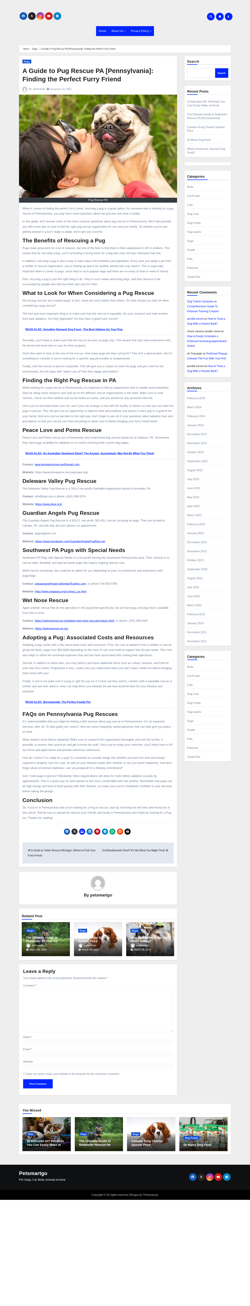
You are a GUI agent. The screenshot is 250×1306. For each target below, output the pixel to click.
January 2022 (195, 623)
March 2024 (194, 407)
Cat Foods (193, 195)
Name (27, 1037)
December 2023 (197, 434)
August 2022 (195, 578)
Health (191, 249)
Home (102, 31)
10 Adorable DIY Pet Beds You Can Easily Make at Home (45, 1144)
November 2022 (197, 551)
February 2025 (196, 398)
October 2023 (195, 452)
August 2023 (195, 470)
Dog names (194, 231)
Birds (190, 186)
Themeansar (150, 1194)
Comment (30, 985)
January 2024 (195, 425)
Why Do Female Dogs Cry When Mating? (149, 939)
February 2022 (196, 614)
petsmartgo (39, 88)
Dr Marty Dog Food (199, 139)
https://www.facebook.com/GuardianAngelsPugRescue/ (70, 541)
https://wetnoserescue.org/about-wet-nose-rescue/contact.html (74, 620)
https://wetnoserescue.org (51, 628)
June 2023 (193, 488)
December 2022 (197, 542)
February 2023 (196, 524)
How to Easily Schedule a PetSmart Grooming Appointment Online (207, 341)
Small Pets (194, 277)
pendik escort (195, 318)
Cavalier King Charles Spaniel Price (94, 939)
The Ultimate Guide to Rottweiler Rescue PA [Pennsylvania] (42, 941)
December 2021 (197, 632)
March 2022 (194, 605)
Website (28, 1061)
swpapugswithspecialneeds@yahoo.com (60, 583)
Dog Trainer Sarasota (200, 301)
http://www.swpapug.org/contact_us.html (60, 591)
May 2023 (193, 497)
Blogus (134, 1194)
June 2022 (193, 596)
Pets (190, 258)
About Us (117, 31)
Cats (190, 204)
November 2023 (197, 443)
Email (27, 1049)
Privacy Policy (140, 31)
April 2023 (193, 506)
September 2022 (197, 569)
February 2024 (196, 416)
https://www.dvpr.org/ (48, 504)
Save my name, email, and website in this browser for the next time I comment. (73, 1073)
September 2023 (197, 461)
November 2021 (197, 641)
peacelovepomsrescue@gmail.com (57, 464)
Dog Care (193, 213)
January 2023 (195, 533)
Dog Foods (194, 222)
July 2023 (193, 479)
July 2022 (193, 587)
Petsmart (192, 267)
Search (193, 61)
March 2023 (194, 515)
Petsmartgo (33, 1173)
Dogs (27, 61)
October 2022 (195, 560)
